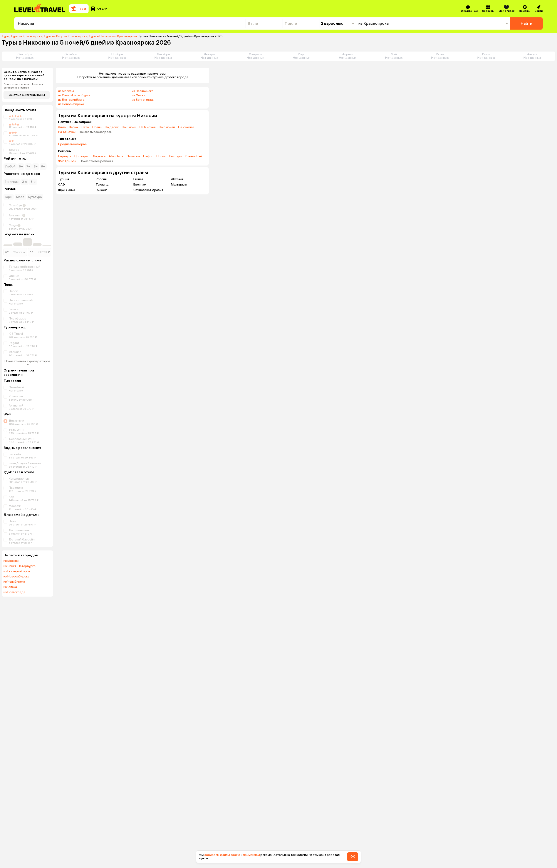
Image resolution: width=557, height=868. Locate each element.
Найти (526, 23)
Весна (73, 127)
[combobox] (130, 23)
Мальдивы (179, 184)
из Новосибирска (16, 576)
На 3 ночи (129, 127)
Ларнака (99, 156)
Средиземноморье (72, 144)
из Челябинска (14, 582)
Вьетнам (139, 184)
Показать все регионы (96, 161)
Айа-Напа (116, 156)
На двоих (112, 127)
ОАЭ (61, 184)
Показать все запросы (95, 132)
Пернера (64, 156)
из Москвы (11, 561)
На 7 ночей (186, 127)
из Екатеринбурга (16, 571)
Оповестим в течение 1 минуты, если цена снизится (23, 86)
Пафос (148, 156)
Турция (63, 179)
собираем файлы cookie (222, 855)
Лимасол (133, 156)
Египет (138, 179)
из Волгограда (14, 592)
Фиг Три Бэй (67, 161)
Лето (85, 127)
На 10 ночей (66, 132)
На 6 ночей (167, 127)
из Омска (10, 587)
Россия (101, 179)
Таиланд (102, 184)
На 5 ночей (147, 127)
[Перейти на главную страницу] (40, 8)
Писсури (175, 156)
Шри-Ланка (66, 190)
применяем (251, 855)
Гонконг (101, 190)
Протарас (81, 156)
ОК (353, 856)
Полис (161, 156)
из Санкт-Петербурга (19, 566)
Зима (62, 127)
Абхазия (177, 179)
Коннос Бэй (193, 156)
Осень (97, 127)
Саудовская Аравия (148, 190)
